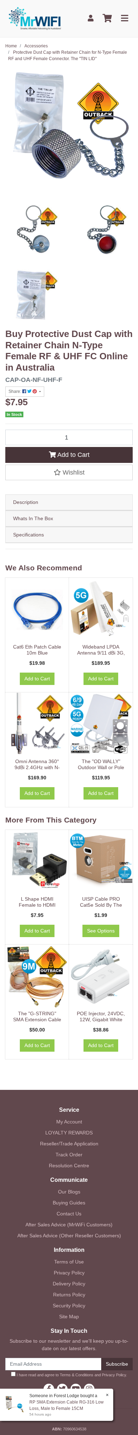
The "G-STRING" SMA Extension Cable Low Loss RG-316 (37, 1019)
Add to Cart (73, 454)
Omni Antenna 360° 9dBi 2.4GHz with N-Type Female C (37, 767)
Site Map (69, 1316)
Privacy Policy (69, 1273)
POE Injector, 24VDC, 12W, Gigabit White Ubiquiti (101, 1019)
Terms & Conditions (76, 1375)
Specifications (28, 535)
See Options (101, 931)
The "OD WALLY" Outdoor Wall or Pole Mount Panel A (101, 767)
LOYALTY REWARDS (69, 1132)
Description (25, 502)
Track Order (69, 1154)
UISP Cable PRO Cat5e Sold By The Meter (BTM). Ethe (101, 905)
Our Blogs (69, 1192)
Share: (15, 391)
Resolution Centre (69, 1165)
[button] (69, 472)
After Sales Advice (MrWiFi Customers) (69, 1224)
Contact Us (69, 1213)
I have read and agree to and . (71, 1375)
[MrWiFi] (34, 18)
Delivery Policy (69, 1283)
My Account (69, 1122)
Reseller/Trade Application (69, 1143)
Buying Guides (69, 1202)
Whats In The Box (33, 518)
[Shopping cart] (107, 18)
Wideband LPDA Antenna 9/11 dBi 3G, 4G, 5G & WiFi (101, 653)
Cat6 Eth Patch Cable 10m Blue (37, 650)
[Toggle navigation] (124, 18)
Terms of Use (69, 1262)
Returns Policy (69, 1294)
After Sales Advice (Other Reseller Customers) (69, 1235)
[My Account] (90, 18)
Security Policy (69, 1305)
